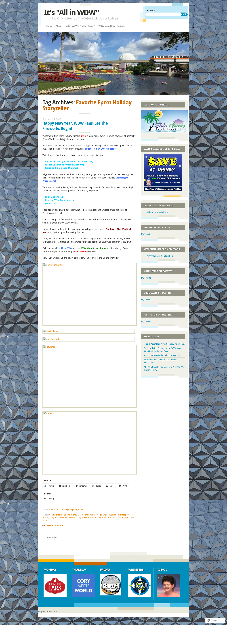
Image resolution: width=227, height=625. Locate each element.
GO (184, 14)
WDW (101, 517)
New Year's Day (74, 517)
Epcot (53, 510)
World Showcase (111, 517)
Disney (74, 515)
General (60, 510)
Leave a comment (54, 525)
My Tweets (146, 234)
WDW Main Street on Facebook (162, 249)
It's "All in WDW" (71, 12)
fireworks (63, 517)
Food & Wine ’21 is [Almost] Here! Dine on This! (164, 344)
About (59, 26)
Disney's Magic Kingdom (100, 515)
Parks (80, 510)
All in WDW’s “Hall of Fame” (80, 26)
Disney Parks (83, 515)
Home (49, 26)
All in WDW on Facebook (158, 205)
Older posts (50, 538)
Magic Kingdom (70, 510)
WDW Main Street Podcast (112, 26)
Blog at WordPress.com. (48, 611)
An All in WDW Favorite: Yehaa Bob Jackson (162, 355)
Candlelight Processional (59, 515)
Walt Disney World (90, 517)
